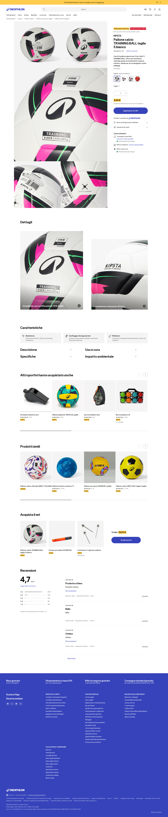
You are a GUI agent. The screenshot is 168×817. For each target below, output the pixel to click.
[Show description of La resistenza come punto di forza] (144, 306)
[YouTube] (16, 703)
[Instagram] (20, 703)
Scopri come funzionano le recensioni (32, 611)
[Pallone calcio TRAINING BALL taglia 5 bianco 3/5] (60, 114)
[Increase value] (125, 93)
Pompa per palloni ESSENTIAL (60, 550)
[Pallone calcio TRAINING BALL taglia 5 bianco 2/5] (37, 44)
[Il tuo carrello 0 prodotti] (159, 9)
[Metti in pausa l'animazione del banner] (157, 2)
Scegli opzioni (126, 540)
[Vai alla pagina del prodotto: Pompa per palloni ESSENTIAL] (62, 534)
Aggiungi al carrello (130, 111)
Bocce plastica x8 (123, 415)
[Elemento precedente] (139, 374)
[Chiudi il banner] (160, 2)
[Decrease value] (116, 93)
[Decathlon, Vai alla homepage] (15, 9)
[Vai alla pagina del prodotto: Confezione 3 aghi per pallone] (90, 534)
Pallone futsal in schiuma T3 (63, 486)
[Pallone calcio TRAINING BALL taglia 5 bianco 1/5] (84, 44)
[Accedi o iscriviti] (154, 9)
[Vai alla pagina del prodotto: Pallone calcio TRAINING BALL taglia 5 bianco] (33, 534)
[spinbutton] (120, 93)
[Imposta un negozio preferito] (145, 9)
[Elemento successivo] (145, 374)
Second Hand (136, 15)
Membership (148, 15)
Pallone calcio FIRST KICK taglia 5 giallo (131, 486)
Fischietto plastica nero (29, 415)
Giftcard (158, 15)
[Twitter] (12, 703)
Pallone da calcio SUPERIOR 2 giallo (98, 486)
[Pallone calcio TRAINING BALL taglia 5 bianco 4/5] (37, 184)
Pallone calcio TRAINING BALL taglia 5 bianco (32, 551)
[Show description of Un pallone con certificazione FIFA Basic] (79, 305)
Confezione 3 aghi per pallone (89, 550)
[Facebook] (7, 703)
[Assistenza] (150, 9)
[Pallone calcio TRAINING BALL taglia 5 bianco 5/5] (84, 184)
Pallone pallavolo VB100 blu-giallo (65, 415)
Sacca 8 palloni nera (92, 415)
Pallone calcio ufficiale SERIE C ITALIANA (36, 486)
